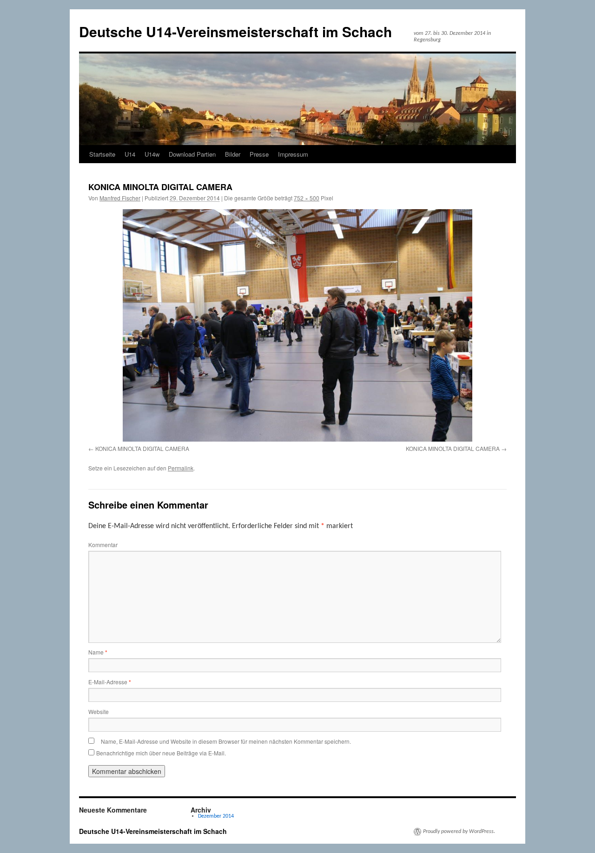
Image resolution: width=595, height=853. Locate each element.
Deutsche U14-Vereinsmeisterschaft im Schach (235, 31)
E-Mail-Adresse (109, 682)
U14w (152, 154)
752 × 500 (306, 198)
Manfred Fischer (119, 198)
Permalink (180, 468)
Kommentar (103, 545)
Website (98, 711)
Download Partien (192, 154)
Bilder (232, 154)
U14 (130, 154)
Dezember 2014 (216, 816)
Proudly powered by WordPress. (459, 831)
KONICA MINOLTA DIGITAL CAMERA (142, 448)
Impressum (293, 154)
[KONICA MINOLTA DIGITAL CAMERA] (297, 325)
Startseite (102, 154)
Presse (259, 154)
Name (97, 652)
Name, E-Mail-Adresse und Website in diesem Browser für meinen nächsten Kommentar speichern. (226, 741)
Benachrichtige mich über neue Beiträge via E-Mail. (161, 753)
